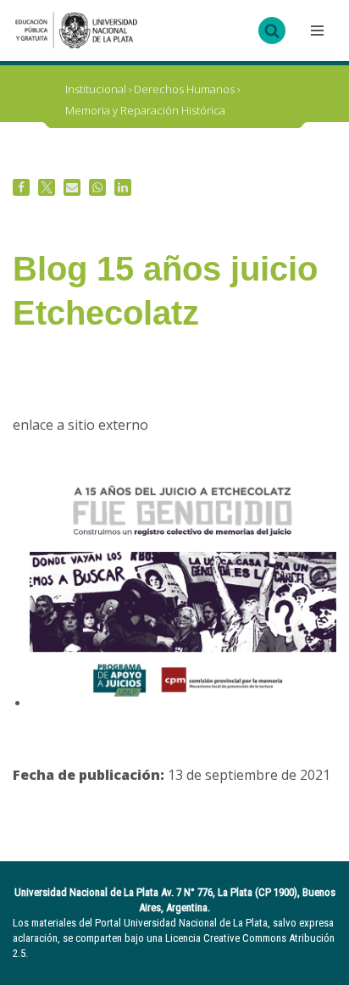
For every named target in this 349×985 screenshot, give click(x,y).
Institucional (95, 89)
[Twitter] (46, 187)
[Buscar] (271, 30)
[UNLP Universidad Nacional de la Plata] (76, 30)
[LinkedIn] (122, 187)
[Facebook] (21, 187)
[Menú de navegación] (315, 30)
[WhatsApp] (97, 187)
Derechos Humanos (184, 89)
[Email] (72, 187)
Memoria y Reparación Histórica (145, 110)
